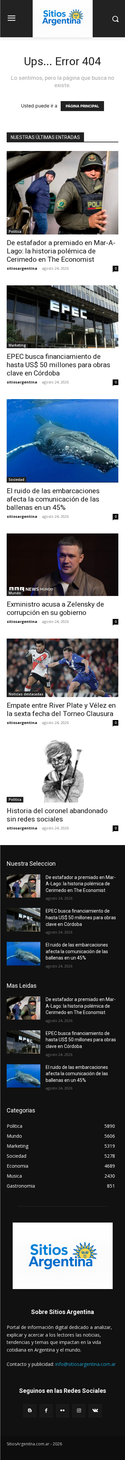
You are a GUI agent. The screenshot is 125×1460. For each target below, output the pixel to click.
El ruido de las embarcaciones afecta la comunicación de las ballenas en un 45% (53, 499)
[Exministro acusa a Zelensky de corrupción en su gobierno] (62, 564)
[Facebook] (46, 1410)
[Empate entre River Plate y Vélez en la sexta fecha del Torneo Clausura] (62, 668)
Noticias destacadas (26, 694)
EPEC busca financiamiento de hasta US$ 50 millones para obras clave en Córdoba (58, 365)
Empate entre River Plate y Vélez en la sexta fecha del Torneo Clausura (61, 709)
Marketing (17, 345)
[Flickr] (62, 1410)
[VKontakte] (95, 1410)
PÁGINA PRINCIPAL (82, 106)
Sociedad (16, 479)
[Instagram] (78, 1410)
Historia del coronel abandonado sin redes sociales (57, 815)
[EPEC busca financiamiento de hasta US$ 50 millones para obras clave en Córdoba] (62, 316)
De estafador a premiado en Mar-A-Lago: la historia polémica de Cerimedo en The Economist (61, 251)
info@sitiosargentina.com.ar (85, 1364)
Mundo (15, 593)
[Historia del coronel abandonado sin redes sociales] (62, 771)
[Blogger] (29, 1410)
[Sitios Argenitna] (62, 1256)
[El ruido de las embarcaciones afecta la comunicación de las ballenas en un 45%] (62, 441)
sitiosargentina (22, 268)
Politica (15, 231)
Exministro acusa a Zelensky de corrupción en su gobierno (55, 608)
